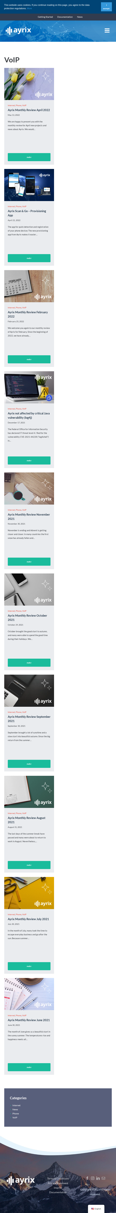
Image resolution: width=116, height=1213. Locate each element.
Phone (18, 105)
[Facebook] (87, 1178)
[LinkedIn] (98, 1178)
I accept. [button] (106, 7)
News (15, 1109)
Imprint (58, 1187)
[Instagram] (92, 1178)
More (29, 8)
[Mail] (103, 1178)
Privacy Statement (58, 1183)
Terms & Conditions (58, 1178)
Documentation (58, 1192)
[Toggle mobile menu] (107, 30)
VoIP (24, 105)
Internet (11, 105)
